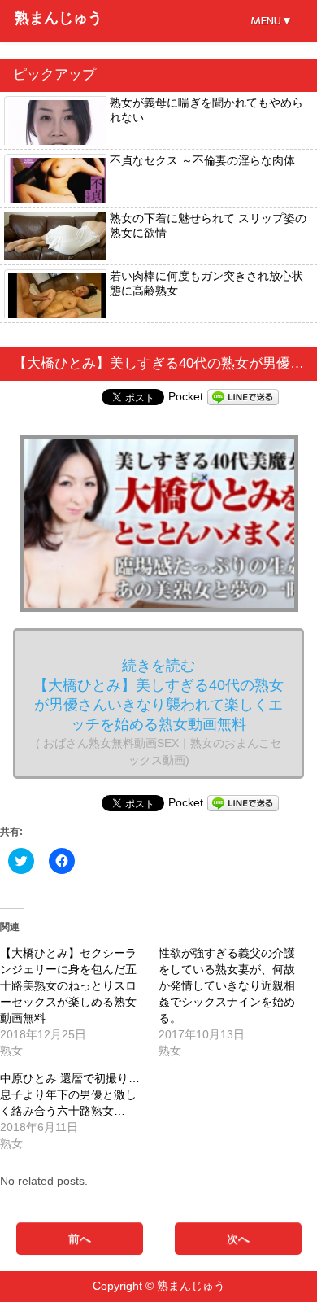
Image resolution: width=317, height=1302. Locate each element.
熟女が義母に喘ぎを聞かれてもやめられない (206, 110)
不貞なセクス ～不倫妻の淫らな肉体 (202, 160)
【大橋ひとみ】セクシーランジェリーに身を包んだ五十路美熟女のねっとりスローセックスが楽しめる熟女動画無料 (68, 985)
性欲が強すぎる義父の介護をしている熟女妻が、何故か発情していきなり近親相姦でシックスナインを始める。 (226, 985)
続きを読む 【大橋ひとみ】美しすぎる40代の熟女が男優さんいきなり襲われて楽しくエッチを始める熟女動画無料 (158, 712)
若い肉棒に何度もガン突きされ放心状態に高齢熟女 (206, 283)
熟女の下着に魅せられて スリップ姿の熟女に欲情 (208, 225)
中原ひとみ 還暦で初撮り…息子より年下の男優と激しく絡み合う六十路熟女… (70, 1094)
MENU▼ (271, 21)
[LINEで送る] (243, 396)
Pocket (185, 396)
